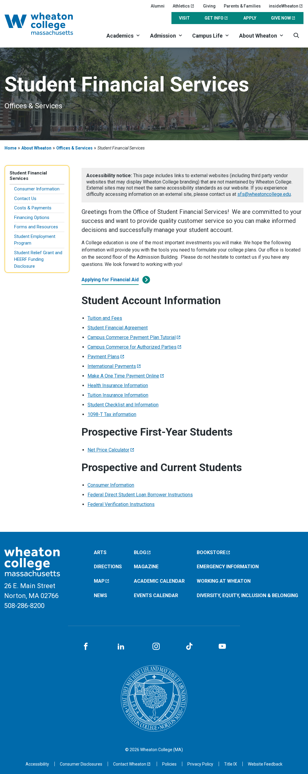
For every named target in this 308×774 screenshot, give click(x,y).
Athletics (181, 6)
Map (99, 581)
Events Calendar (156, 595)
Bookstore (211, 552)
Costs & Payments (32, 208)
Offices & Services (74, 148)
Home (11, 148)
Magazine (146, 566)
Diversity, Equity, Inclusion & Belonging (247, 595)
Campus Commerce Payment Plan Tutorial (132, 337)
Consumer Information (37, 189)
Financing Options (31, 217)
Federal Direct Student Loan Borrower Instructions (140, 495)
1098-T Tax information (112, 414)
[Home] (46, 23)
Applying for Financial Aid (110, 279)
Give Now (281, 18)
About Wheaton (258, 36)
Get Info (214, 18)
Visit (184, 18)
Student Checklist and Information (123, 405)
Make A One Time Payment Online (123, 376)
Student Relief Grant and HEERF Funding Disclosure (38, 259)
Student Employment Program (34, 240)
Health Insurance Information (118, 385)
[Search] (296, 35)
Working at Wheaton (224, 581)
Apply (249, 18)
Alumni (158, 6)
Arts (100, 552)
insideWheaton (283, 6)
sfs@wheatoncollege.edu (264, 194)
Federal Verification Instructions (121, 504)
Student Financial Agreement (118, 328)
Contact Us (25, 198)
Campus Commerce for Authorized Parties (132, 347)
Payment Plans (103, 356)
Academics (120, 36)
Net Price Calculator (108, 450)
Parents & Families (242, 6)
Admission (163, 36)
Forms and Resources (36, 227)
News (100, 595)
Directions (108, 566)
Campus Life (207, 36)
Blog (140, 552)
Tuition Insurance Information (118, 395)
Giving (209, 6)
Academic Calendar (159, 581)
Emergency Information (228, 566)
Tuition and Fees (105, 318)
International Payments (112, 366)
